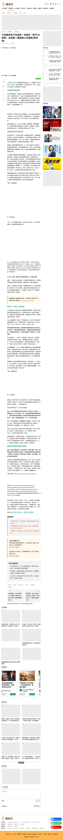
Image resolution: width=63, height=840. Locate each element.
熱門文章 (45, 47)
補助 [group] (20, 13)
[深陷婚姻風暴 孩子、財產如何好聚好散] (31, 635)
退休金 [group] (9, 13)
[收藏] (3, 94)
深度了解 (7, 694)
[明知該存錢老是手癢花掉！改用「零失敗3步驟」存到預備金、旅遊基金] (31, 711)
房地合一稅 (21, 585)
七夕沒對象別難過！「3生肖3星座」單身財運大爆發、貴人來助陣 (31, 757)
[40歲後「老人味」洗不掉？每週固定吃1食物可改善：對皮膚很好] (31, 616)
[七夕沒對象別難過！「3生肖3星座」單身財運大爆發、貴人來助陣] (31, 749)
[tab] (21, 698)
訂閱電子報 (21, 828)
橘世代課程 (10, 826)
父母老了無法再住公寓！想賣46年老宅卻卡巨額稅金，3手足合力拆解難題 (11, 738)
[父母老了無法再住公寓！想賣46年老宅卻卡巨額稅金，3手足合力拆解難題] (11, 730)
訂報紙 (44, 834)
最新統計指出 (16, 100)
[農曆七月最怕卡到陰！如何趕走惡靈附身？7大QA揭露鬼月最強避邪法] (11, 711)
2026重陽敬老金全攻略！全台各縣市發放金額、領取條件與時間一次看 (55, 52)
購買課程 (46, 3)
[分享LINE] (3, 86)
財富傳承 (33, 585)
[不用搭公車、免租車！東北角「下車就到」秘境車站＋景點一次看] (45, 57)
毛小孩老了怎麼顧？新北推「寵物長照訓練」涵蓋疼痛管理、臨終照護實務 (55, 61)
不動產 (14, 585)
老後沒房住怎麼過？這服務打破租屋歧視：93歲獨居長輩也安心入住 (55, 70)
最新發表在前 (37, 806)
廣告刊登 (16, 824)
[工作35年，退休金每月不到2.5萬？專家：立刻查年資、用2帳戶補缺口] (45, 75)
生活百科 (23, 8)
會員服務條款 (35, 828)
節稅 (10, 585)
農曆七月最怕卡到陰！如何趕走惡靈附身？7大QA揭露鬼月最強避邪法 (11, 719)
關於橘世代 (10, 824)
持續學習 (10, 8)
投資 (27, 585)
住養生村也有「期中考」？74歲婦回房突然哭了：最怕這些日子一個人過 (55, 79)
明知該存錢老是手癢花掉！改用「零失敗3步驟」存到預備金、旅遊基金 (31, 719)
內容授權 (22, 824)
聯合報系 (40, 834)
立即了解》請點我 (14, 547)
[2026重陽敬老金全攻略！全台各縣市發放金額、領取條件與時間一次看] (45, 52)
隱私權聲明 (34, 834)
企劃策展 (51, 8)
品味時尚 (29, 8)
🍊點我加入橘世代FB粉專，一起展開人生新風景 (20, 512)
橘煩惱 (35, 8)
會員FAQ (16, 826)
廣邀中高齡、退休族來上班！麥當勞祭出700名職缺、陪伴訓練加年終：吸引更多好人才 (11, 625)
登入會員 (15, 828)
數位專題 (45, 8)
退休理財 (4, 8)
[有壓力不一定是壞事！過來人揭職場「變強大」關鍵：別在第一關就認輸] (11, 749)
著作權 (29, 834)
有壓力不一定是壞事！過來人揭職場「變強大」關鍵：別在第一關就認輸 (11, 757)
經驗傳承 (17, 32)
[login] (58, 4)
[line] (53, 4)
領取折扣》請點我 (14, 556)
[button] (60, 4)
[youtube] (56, 4)
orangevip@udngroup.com (14, 822)
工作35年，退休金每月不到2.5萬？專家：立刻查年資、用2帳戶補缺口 (55, 74)
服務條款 (25, 834)
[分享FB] (3, 81)
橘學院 (40, 8)
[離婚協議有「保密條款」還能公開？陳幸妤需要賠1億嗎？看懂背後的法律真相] (31, 730)
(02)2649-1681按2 (26, 822)
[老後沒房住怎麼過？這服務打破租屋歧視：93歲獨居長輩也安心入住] (45, 70)
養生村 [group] (3, 13)
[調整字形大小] (3, 98)
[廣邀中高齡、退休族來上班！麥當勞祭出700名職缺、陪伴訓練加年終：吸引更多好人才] (11, 616)
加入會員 (10, 828)
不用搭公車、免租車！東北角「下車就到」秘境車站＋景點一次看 (55, 56)
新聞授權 (19, 834)
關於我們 (50, 834)
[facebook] (50, 4)
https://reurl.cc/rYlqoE (27, 300)
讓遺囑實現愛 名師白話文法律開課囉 (11, 663)
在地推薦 (17, 8)
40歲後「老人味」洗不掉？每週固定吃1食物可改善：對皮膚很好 (31, 625)
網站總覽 (55, 834)
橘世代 (3, 32)
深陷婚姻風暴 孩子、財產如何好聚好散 (31, 644)
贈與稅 (10, 587)
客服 (15, 834)
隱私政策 (41, 828)
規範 (3, 801)
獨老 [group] (25, 13)
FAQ (12, 834)
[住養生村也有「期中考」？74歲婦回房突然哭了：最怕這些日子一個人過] (45, 79)
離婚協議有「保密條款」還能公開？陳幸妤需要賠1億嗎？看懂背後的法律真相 (31, 738)
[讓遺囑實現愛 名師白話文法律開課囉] (11, 654)
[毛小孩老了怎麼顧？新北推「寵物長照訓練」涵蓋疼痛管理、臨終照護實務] (45, 61)
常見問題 (28, 828)
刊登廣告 (8, 834)
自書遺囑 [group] (15, 13)
